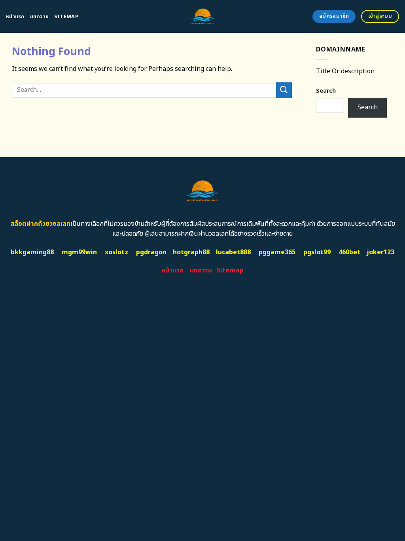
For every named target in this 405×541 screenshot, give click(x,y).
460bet (349, 252)
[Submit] (284, 90)
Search (326, 91)
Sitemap (66, 17)
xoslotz (116, 252)
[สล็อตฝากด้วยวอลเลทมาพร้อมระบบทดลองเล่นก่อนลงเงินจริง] (202, 16)
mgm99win (79, 252)
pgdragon (151, 252)
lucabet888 (233, 252)
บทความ (39, 17)
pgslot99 (317, 252)
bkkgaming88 (32, 252)
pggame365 (277, 252)
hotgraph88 (191, 252)
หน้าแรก (15, 17)
